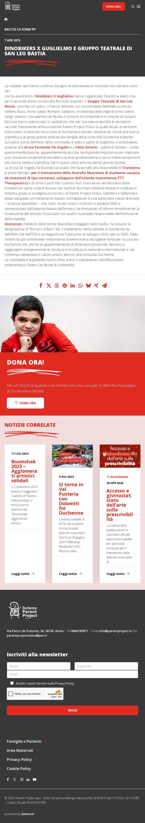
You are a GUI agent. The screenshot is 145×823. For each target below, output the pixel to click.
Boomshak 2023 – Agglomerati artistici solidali (24, 471)
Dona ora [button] (28, 403)
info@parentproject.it (115, 631)
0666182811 (79, 631)
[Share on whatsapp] (80, 285)
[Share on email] (104, 285)
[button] (138, 6)
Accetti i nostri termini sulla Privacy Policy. (45, 683)
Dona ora (113, 6)
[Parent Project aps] (12, 6)
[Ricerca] (131, 6)
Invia (72, 710)
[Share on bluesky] (88, 285)
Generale (65, 454)
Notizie (112, 454)
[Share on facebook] (41, 285)
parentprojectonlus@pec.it (27, 635)
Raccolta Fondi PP (20, 29)
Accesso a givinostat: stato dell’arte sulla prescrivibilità (119, 504)
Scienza (124, 454)
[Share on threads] (56, 285)
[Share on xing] (96, 285)
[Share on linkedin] (72, 285)
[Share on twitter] (48, 285)
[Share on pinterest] (64, 285)
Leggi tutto (20, 574)
